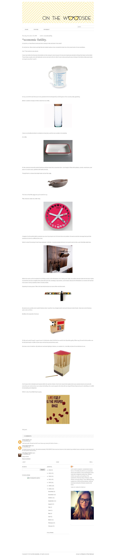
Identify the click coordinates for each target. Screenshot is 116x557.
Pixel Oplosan (90, 554)
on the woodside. (35, 554)
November (50, 494)
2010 (50, 482)
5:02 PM (26, 447)
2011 (50, 479)
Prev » (91, 462)
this (85, 57)
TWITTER (36, 29)
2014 (50, 470)
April (49, 516)
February (50, 523)
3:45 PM (26, 441)
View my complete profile (78, 487)
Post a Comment (26, 459)
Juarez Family (25, 439)
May (49, 513)
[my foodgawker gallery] (33, 478)
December (50, 491)
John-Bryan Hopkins (27, 453)
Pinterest (46, 29)
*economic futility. (34, 39)
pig (50, 173)
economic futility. (48, 35)
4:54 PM (26, 454)
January (50, 526)
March (49, 519)
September (51, 501)
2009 (50, 485)
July (49, 507)
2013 (50, 473)
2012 (50, 476)
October (50, 497)
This (23, 198)
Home (26, 29)
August (50, 504)
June (49, 510)
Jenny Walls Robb (26, 445)
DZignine (83, 554)
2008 (50, 489)
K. (73, 466)
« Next (23, 462)
